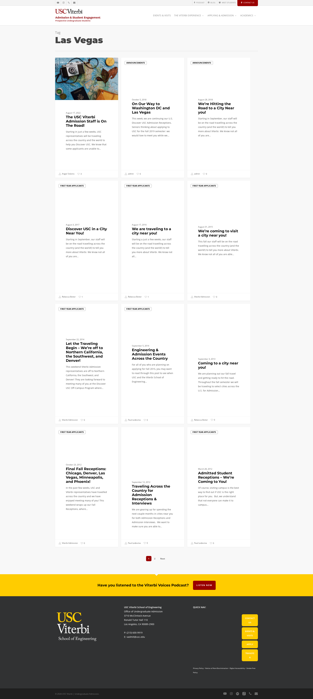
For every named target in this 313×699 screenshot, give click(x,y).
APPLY (250, 644)
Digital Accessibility (237, 668)
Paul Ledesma (134, 419)
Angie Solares (68, 173)
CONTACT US (250, 620)
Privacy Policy (198, 668)
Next (162, 558)
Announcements (135, 62)
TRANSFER (249, 655)
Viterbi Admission (202, 296)
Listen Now (204, 585)
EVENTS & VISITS (250, 633)
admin (130, 173)
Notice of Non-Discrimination (216, 668)
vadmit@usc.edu (136, 636)
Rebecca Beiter (68, 296)
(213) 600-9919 (134, 632)
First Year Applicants (72, 62)
